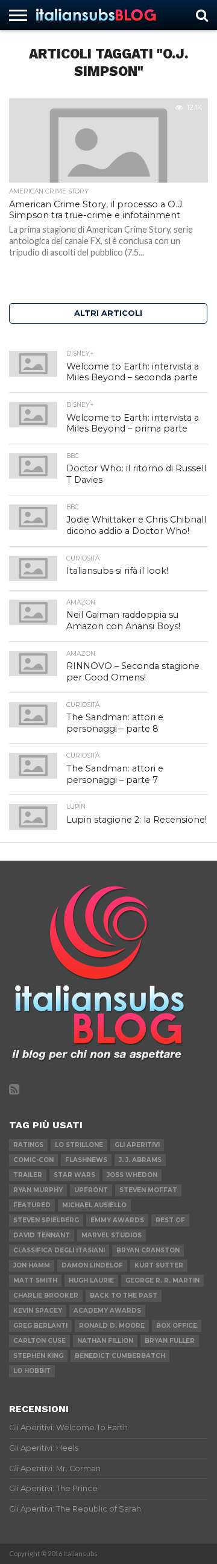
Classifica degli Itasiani (59, 1250)
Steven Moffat (148, 1190)
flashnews (86, 1160)
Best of (170, 1220)
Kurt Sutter (158, 1265)
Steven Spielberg (46, 1220)
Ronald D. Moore (112, 1326)
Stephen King (38, 1356)
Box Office (176, 1326)
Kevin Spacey (37, 1310)
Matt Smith (35, 1280)
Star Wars (74, 1175)
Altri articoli (108, 313)
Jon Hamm (31, 1265)
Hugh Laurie (91, 1280)
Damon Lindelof (92, 1265)
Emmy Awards (117, 1220)
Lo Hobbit (32, 1371)
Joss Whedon (132, 1175)
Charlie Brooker (45, 1295)
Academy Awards (107, 1310)
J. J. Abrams (140, 1160)
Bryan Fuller (170, 1341)
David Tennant (41, 1235)
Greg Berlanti (40, 1326)
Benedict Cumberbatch (120, 1356)
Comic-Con (33, 1160)
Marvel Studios (111, 1235)
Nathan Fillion (105, 1341)
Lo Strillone (79, 1145)
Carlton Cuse (39, 1341)
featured (32, 1205)
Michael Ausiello (94, 1205)
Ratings (28, 1145)
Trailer (27, 1175)
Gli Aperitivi (137, 1145)
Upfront (91, 1190)
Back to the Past (123, 1295)
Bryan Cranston (148, 1250)
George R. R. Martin (162, 1280)
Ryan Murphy (38, 1190)
